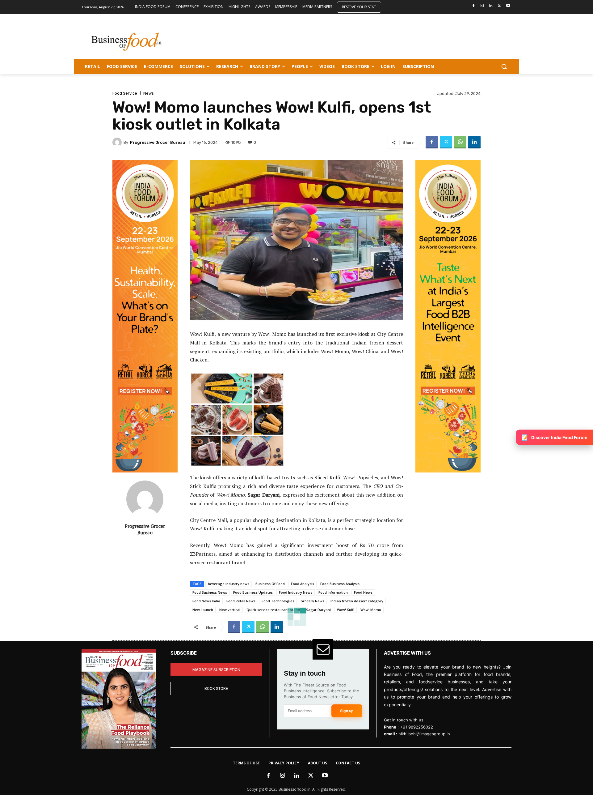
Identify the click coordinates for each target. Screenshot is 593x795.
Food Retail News (240, 601)
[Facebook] (473, 6)
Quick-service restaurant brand (273, 609)
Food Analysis (302, 583)
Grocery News (312, 601)
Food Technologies (278, 601)
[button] (504, 66)
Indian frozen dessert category (356, 601)
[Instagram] (482, 6)
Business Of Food (270, 583)
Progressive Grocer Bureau (157, 142)
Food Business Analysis (340, 583)
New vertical (229, 609)
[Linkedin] (490, 6)
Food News (363, 592)
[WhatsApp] (460, 142)
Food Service (124, 93)
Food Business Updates (253, 592)
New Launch (202, 609)
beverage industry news (228, 583)
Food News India (206, 601)
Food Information (333, 592)
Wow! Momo (370, 609)
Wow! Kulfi (345, 609)
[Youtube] (507, 6)
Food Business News (209, 592)
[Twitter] (499, 6)
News (148, 93)
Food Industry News (295, 592)
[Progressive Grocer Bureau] (118, 142)
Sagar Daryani (318, 609)
